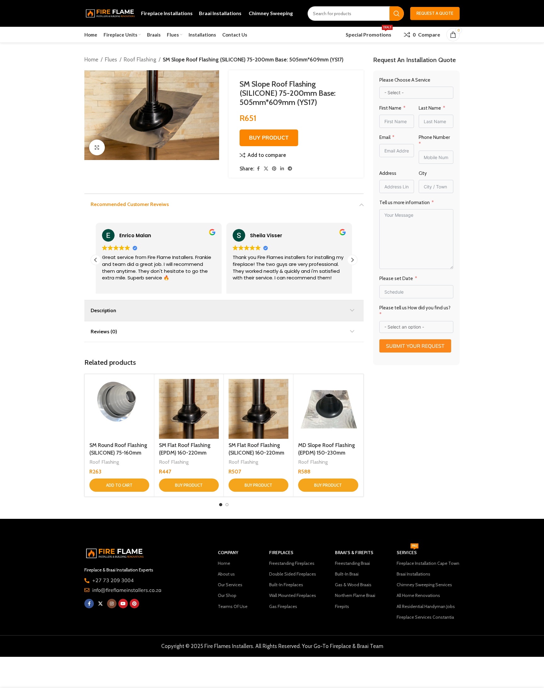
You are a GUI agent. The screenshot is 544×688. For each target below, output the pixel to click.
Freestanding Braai (352, 563)
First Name (390, 108)
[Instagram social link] (111, 603)
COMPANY (228, 552)
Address (387, 173)
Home (91, 59)
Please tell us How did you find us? (414, 308)
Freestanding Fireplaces (291, 563)
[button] (352, 260)
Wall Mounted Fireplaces (292, 595)
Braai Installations (413, 574)
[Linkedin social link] (282, 168)
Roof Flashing (140, 59)
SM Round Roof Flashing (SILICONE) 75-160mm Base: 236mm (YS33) (118, 452)
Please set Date (396, 278)
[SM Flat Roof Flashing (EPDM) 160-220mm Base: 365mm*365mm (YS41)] (189, 409)
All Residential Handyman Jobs (426, 606)
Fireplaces (281, 552)
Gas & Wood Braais (353, 585)
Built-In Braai (347, 574)
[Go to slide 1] (220, 504)
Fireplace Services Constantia (425, 617)
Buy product (269, 137)
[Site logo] (109, 13)
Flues (111, 59)
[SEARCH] (396, 13)
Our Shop (227, 595)
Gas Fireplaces (283, 606)
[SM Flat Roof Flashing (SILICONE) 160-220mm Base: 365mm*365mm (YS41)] (258, 409)
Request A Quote (434, 13)
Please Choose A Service (404, 80)
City (423, 173)
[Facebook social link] (258, 168)
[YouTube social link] (123, 603)
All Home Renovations (418, 595)
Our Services (230, 585)
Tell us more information (405, 202)
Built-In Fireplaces (286, 585)
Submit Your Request (415, 346)
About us (226, 574)
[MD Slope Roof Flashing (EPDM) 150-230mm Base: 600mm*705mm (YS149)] (328, 409)
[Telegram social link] (290, 168)
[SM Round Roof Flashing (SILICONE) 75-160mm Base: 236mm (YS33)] (119, 409)
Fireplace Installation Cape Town (428, 563)
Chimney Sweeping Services (424, 585)
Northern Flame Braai (355, 595)
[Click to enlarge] (97, 147)
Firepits (342, 606)
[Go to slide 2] (227, 504)
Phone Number (434, 137)
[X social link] (266, 168)
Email (384, 137)
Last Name (430, 108)
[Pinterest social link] (274, 168)
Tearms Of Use (232, 606)
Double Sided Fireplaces (292, 574)
